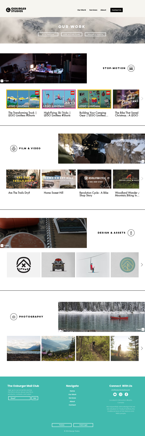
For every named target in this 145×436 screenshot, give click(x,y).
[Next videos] (142, 98)
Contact (72, 405)
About (72, 401)
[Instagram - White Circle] (120, 394)
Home (72, 391)
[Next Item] (142, 265)
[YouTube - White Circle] (115, 394)
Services (72, 398)
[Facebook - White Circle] (126, 394)
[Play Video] (23, 99)
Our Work (72, 394)
